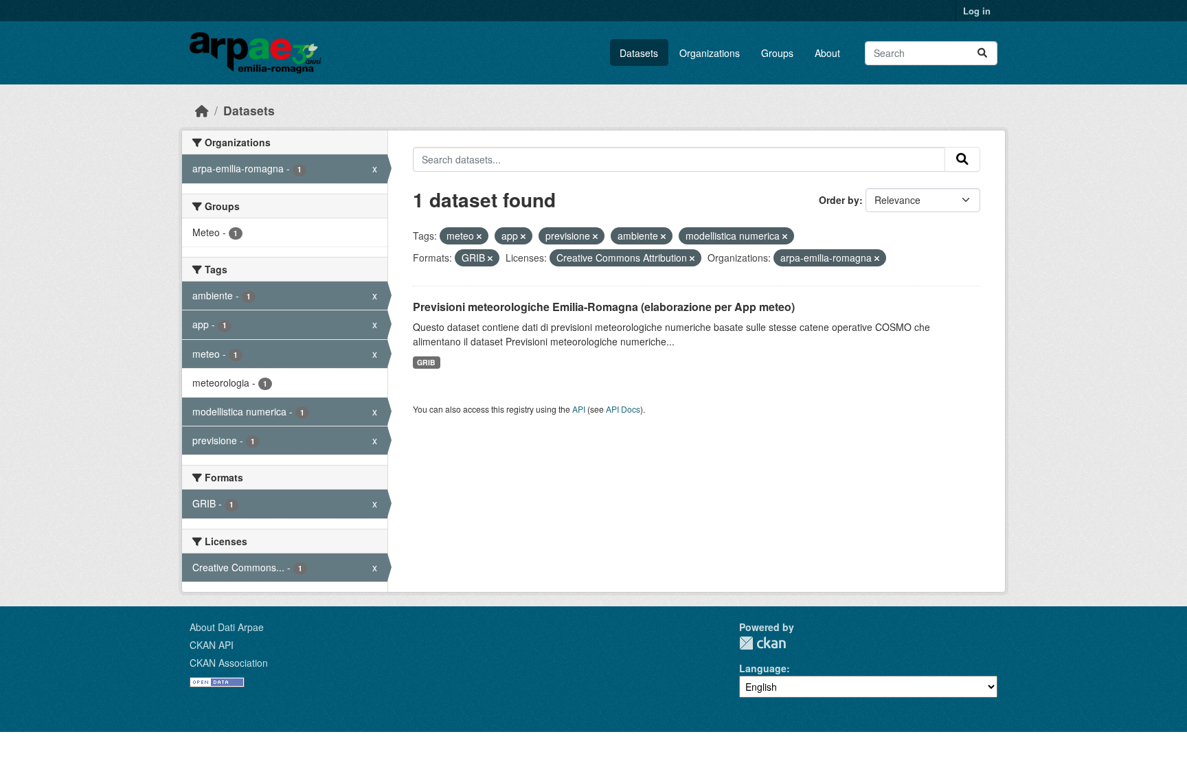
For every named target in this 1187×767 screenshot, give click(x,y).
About (827, 53)
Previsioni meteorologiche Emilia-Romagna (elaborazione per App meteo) (604, 306)
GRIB (426, 362)
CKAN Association (229, 662)
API (578, 409)
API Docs (623, 409)
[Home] (202, 110)
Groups (777, 53)
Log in (977, 10)
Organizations (709, 53)
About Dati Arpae (227, 627)
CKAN (762, 643)
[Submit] (982, 53)
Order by (839, 200)
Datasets (639, 53)
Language (763, 668)
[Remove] (479, 236)
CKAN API (212, 645)
